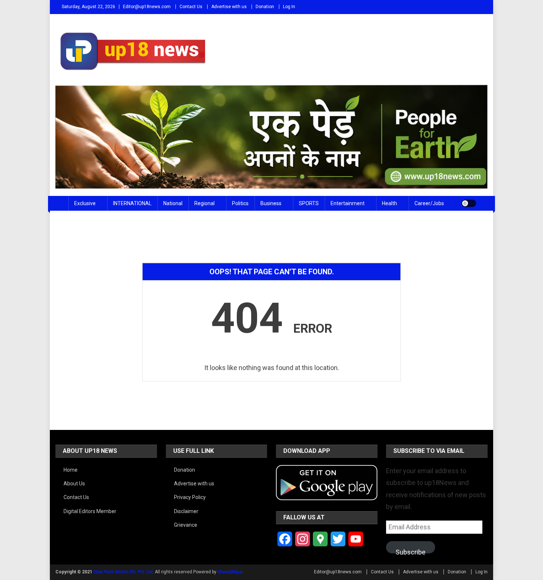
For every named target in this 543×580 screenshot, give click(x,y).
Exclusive (85, 203)
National (172, 203)
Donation (265, 6)
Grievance (185, 525)
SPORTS (309, 203)
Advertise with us (229, 6)
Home (71, 470)
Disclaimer (186, 511)
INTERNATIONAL (132, 203)
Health (389, 203)
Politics (240, 203)
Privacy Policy (190, 497)
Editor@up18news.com (147, 6)
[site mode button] (468, 203)
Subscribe (411, 550)
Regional (204, 203)
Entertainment (348, 203)
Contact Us (191, 6)
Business (270, 203)
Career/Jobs (429, 203)
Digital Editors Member (90, 511)
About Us (74, 483)
